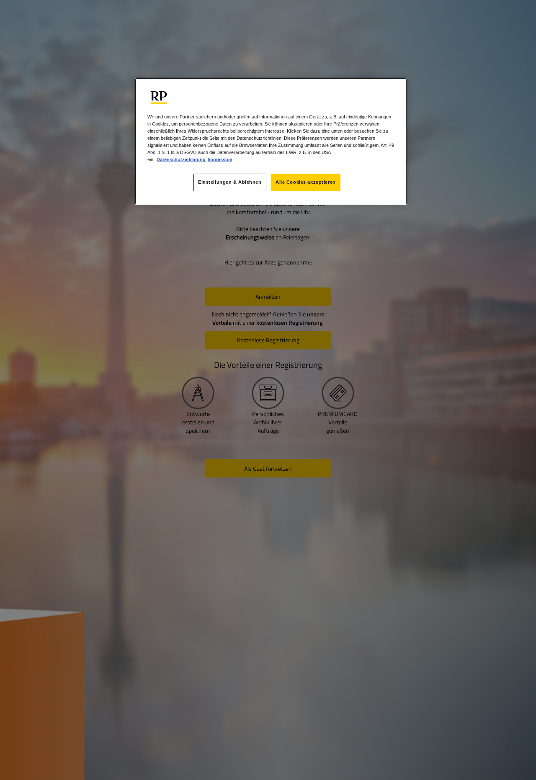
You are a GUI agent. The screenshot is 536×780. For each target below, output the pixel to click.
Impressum (220, 159)
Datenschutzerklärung (181, 159)
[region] (271, 141)
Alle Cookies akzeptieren (306, 182)
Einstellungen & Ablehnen (230, 182)
